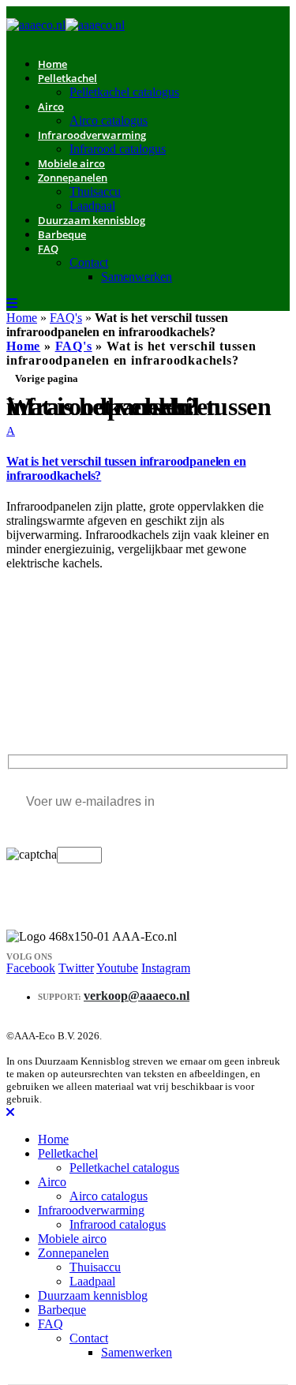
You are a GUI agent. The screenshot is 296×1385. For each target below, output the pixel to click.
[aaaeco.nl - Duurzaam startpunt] (65, 25)
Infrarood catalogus (117, 148)
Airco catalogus (108, 1196)
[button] (148, 453)
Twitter (76, 968)
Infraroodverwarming (92, 135)
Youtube (117, 968)
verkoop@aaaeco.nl (136, 995)
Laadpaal (92, 1281)
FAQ (48, 248)
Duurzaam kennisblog (91, 220)
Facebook (30, 968)
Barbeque (62, 234)
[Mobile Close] (10, 1112)
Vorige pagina (46, 378)
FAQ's (66, 317)
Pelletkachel (67, 78)
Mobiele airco (72, 1238)
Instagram (165, 968)
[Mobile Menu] (11, 303)
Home (21, 317)
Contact (88, 262)
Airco (51, 106)
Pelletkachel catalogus (124, 92)
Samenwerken (136, 276)
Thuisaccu (95, 191)
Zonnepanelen (72, 177)
